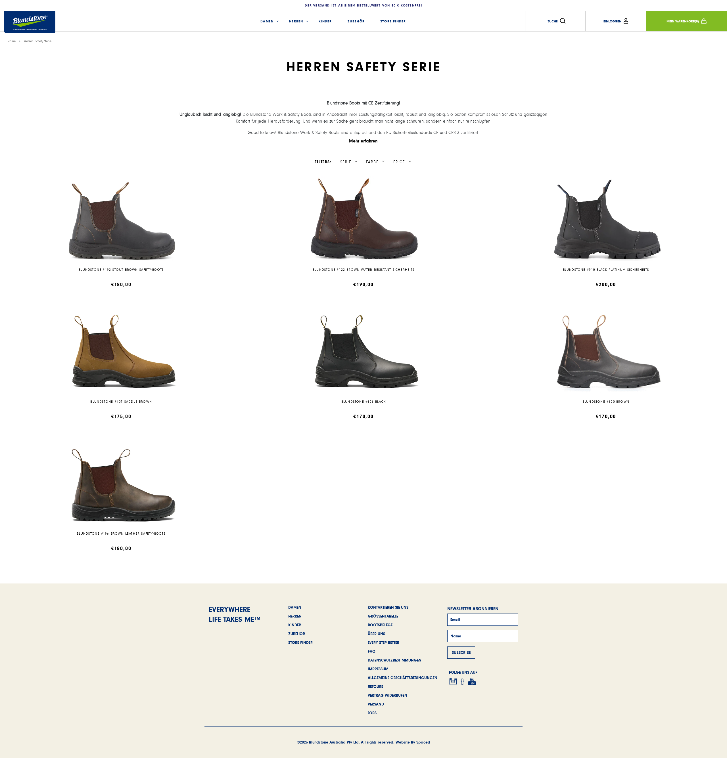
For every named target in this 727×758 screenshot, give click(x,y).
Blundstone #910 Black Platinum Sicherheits (606, 270)
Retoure (375, 686)
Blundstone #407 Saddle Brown (121, 402)
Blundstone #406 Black (363, 402)
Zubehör (356, 21)
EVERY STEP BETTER (383, 642)
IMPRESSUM (378, 669)
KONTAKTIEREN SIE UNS (388, 607)
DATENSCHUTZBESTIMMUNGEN (394, 660)
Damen (266, 21)
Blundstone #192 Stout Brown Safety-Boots (121, 270)
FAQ (371, 651)
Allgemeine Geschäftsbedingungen (402, 677)
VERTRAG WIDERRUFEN (387, 695)
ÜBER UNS (376, 633)
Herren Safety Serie (37, 41)
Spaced (423, 742)
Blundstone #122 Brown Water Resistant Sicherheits (363, 270)
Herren (296, 21)
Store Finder (393, 21)
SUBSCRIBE (461, 652)
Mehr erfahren (363, 141)
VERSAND (376, 704)
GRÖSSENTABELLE (383, 616)
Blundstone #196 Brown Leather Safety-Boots (121, 534)
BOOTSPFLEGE (380, 625)
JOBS (372, 713)
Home (11, 41)
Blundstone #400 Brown (605, 402)
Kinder (325, 21)
